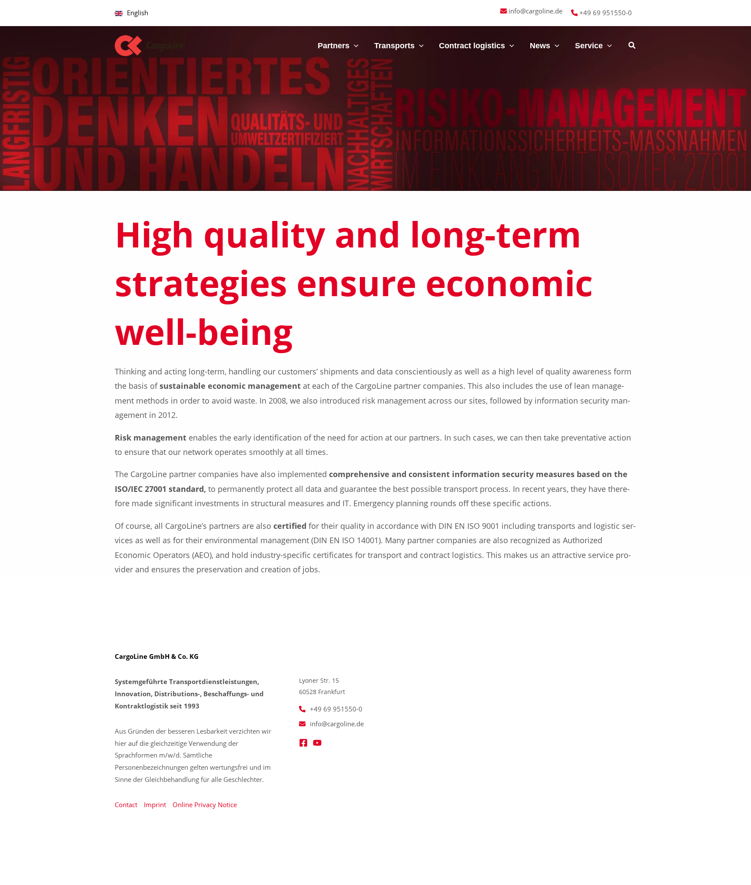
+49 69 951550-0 (605, 12)
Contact (126, 804)
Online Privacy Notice (205, 804)
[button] (297, 45)
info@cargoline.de (535, 11)
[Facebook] (303, 742)
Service (589, 45)
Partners (333, 45)
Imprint (155, 804)
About (281, 45)
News (540, 45)
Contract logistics (472, 45)
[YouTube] (317, 742)
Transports (394, 45)
